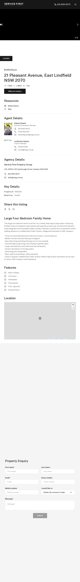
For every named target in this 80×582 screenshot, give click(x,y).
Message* (9, 499)
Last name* (45, 467)
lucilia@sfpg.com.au (26, 150)
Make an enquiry (14, 91)
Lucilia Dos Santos (21, 141)
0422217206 (23, 147)
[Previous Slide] (2, 24)
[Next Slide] (78, 24)
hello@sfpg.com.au (15, 178)
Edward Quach (20, 123)
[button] (40, 24)
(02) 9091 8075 (24, 129)
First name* (9, 467)
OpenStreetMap (68, 338)
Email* (7, 478)
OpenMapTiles (61, 338)
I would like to (46, 488)
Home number (46, 478)
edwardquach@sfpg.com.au (28, 135)
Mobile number (11, 488)
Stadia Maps (56, 338)
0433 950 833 (23, 132)
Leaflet (51, 338)
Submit (40, 516)
